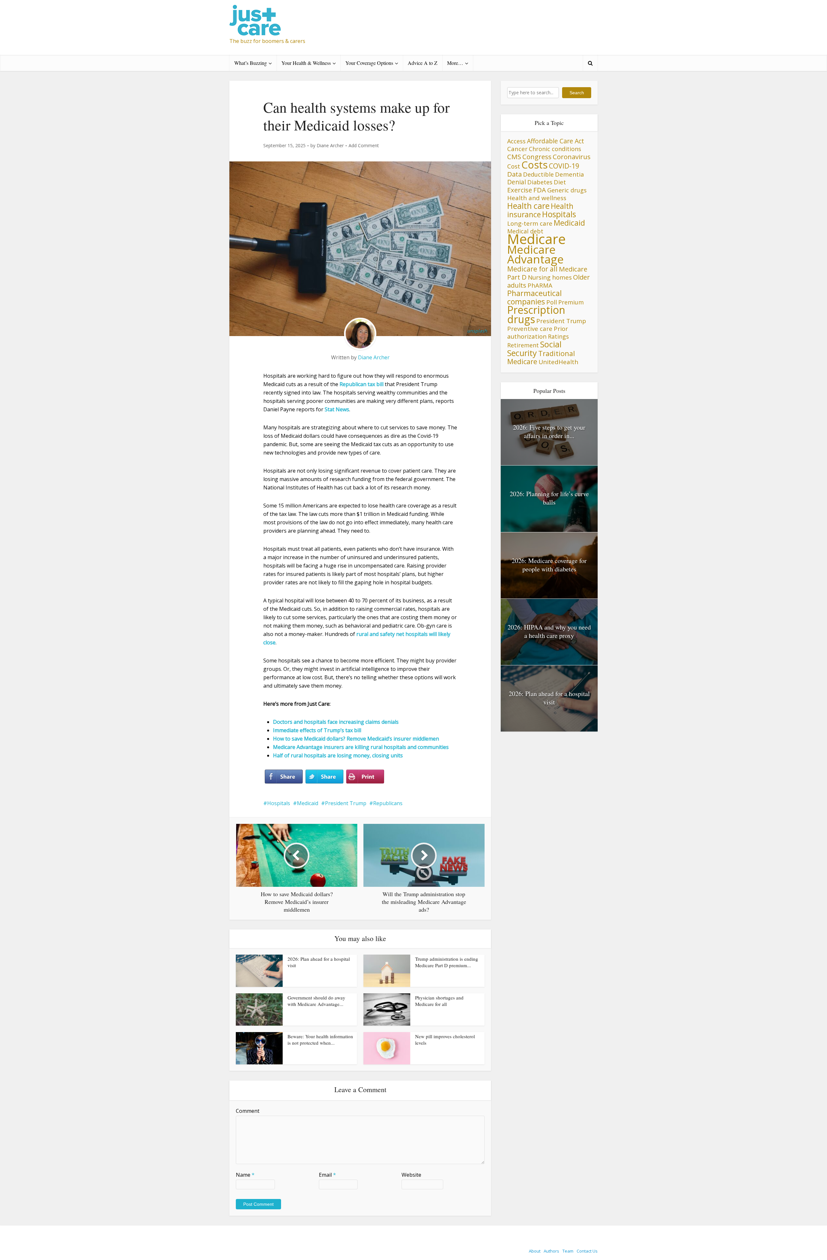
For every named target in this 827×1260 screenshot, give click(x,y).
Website (411, 1174)
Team (567, 1251)
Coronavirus (572, 156)
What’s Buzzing (250, 62)
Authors (551, 1251)
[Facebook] (283, 776)
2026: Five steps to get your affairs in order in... (549, 431)
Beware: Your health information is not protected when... (320, 1039)
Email (327, 1174)
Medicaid (307, 803)
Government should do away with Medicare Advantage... (316, 1000)
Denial (516, 182)
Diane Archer (330, 146)
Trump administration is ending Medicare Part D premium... (446, 962)
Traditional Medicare (541, 357)
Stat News (337, 409)
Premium (571, 302)
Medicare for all (532, 268)
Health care (528, 205)
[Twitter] (324, 776)
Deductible (538, 174)
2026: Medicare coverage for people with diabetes (549, 564)
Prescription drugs (536, 314)
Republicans (388, 803)
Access (516, 141)
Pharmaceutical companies (534, 297)
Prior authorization (537, 332)
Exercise (519, 190)
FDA (539, 189)
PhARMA (540, 285)
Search (577, 92)
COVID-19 (564, 165)
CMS (514, 156)
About (534, 1251)
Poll (551, 302)
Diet (560, 182)
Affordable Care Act (555, 141)
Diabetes (539, 182)
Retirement (523, 345)
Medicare (536, 239)
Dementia (569, 174)
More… (455, 62)
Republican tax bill (361, 384)
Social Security (534, 348)
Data (514, 174)
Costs (534, 164)
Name (245, 1174)
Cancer (517, 149)
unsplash (477, 331)
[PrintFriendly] (365, 776)
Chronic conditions (555, 149)
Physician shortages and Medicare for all (439, 1000)
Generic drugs (567, 190)
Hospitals (278, 803)
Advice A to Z (422, 62)
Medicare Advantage (535, 254)
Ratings (558, 336)
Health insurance (540, 210)
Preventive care (529, 328)
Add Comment (364, 146)
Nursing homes (550, 277)
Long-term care (529, 223)
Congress (536, 156)
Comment (247, 1110)
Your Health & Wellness (306, 62)
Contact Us (587, 1251)
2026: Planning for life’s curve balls (549, 498)
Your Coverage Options (369, 62)
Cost (513, 166)
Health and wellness (536, 198)
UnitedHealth (558, 362)
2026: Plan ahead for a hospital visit (549, 697)
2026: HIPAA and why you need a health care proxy (549, 631)
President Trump (345, 803)
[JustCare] (255, 20)
